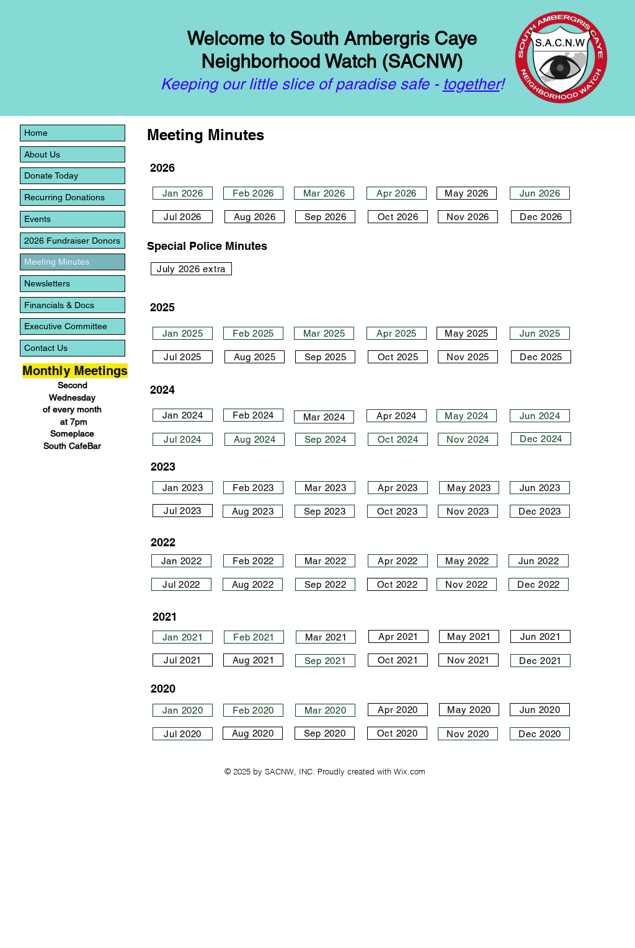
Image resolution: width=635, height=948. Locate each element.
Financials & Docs (59, 305)
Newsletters (47, 283)
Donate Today (51, 175)
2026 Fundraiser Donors (72, 241)
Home (36, 133)
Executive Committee (65, 326)
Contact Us (46, 348)
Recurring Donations (64, 197)
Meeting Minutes (56, 262)
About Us (42, 154)
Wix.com (409, 771)
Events (37, 219)
